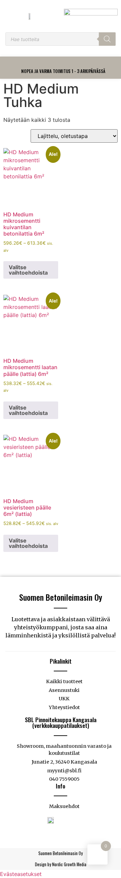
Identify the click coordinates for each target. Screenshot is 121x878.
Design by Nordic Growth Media (60, 864)
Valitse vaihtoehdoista (28, 270)
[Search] (107, 39)
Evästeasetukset (21, 874)
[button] (63, 63)
